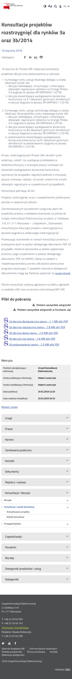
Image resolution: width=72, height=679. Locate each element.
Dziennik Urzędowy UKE (13, 648)
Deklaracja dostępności (13, 655)
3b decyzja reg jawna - (32, 338)
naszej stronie (62, 273)
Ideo (67, 669)
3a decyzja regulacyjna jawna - (37, 327)
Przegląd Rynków (12, 523)
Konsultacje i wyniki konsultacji (19, 507)
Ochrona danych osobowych (43, 648)
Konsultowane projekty (18, 511)
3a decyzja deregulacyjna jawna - (38, 321)
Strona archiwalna (36, 651)
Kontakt (54, 651)
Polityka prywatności (12, 651)
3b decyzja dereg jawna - (33, 333)
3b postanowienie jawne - (34, 344)
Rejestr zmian (9, 407)
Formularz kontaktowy (15, 627)
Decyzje (8, 500)
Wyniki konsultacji (15, 517)
